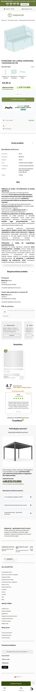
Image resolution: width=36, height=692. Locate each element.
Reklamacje (5, 623)
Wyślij (4, 667)
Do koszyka (21, 377)
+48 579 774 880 (10, 9)
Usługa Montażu (6, 577)
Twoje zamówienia (7, 633)
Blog (3, 599)
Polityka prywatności (7, 618)
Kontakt (4, 594)
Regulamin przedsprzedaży (9, 616)
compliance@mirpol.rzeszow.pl (11, 287)
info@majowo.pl (28, 9)
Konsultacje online (7, 572)
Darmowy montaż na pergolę (10, 574)
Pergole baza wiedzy (7, 579)
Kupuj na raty (5, 584)
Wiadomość (5, 663)
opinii (22, 387)
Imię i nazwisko (5, 655)
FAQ (3, 597)
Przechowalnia (6, 638)
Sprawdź (11, 335)
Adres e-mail (5, 659)
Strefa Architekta (6, 611)
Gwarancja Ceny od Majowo (9, 582)
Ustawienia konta (6, 635)
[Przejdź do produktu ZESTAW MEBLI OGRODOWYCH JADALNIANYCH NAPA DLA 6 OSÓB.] (13, 360)
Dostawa (4, 589)
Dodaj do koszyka (19, 99)
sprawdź (25, 4)
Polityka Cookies (6, 621)
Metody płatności (6, 587)
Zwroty (3, 592)
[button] (12, 391)
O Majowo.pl (5, 608)
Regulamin (5, 613)
